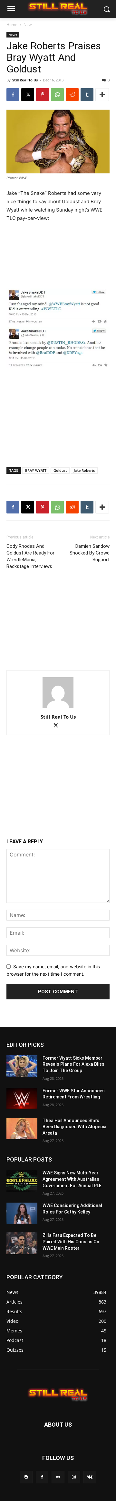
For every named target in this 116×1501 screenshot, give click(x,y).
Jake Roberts (84, 470)
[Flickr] (58, 1477)
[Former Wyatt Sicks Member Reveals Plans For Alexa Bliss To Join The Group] (21, 1066)
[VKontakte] (89, 1477)
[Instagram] (74, 1477)
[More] (102, 94)
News (29, 24)
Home (11, 24)
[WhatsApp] (57, 94)
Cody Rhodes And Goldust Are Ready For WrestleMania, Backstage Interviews (30, 556)
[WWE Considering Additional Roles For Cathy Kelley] (21, 1213)
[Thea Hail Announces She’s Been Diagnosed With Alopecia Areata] (21, 1128)
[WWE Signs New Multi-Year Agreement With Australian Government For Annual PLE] (21, 1180)
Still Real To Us (25, 80)
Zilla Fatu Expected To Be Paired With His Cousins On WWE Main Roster (71, 1241)
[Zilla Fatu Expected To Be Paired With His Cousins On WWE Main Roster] (21, 1243)
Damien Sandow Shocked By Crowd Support (90, 553)
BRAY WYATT (35, 470)
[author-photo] (58, 708)
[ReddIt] (72, 94)
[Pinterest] (42, 94)
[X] (27, 94)
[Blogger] (26, 1477)
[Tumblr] (87, 94)
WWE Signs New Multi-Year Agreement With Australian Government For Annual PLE (72, 1179)
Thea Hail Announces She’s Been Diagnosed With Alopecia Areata (74, 1127)
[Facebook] (12, 94)
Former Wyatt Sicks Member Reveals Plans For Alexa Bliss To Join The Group (73, 1064)
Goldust (60, 470)
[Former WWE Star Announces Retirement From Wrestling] (21, 1098)
